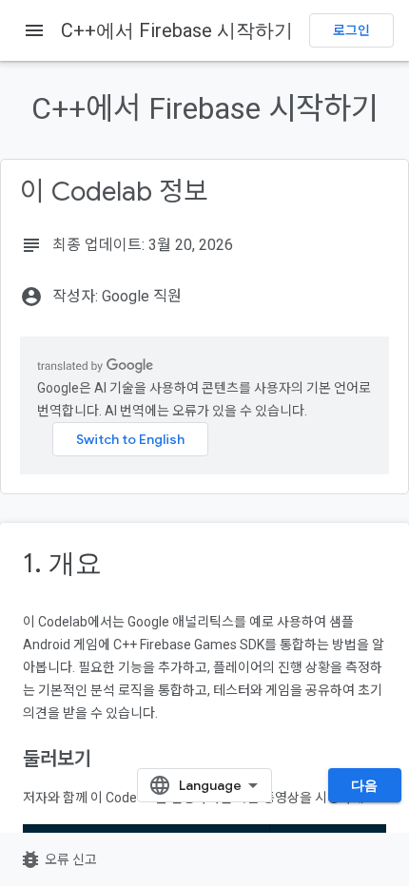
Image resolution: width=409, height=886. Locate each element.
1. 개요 (62, 563)
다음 (365, 785)
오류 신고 (58, 859)
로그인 (351, 30)
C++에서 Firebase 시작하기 (177, 30)
